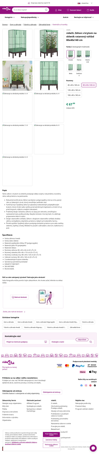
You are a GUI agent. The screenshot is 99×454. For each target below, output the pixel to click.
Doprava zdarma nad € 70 (40, 3)
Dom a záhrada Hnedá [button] (25, 322)
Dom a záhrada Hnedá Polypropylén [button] (69, 322)
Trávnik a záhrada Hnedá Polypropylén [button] (57, 327)
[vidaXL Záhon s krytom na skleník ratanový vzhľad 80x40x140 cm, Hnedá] (17, 44)
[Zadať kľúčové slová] (46, 9)
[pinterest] (90, 385)
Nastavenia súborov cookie (61, 423)
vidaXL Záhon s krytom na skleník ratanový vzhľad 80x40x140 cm (81, 36)
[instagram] (86, 385)
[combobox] (30, 9)
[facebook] (81, 385)
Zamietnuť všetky (51, 440)
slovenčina (85, 3)
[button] (70, 56)
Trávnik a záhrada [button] (87, 322)
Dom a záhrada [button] (9, 322)
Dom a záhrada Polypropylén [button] (45, 322)
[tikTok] (95, 385)
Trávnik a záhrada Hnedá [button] (12, 327)
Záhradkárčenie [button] (75, 327)
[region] (32, 440)
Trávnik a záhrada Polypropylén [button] (34, 327)
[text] (70, 105)
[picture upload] (45, 297)
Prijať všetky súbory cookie (51, 434)
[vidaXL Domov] (6, 8)
